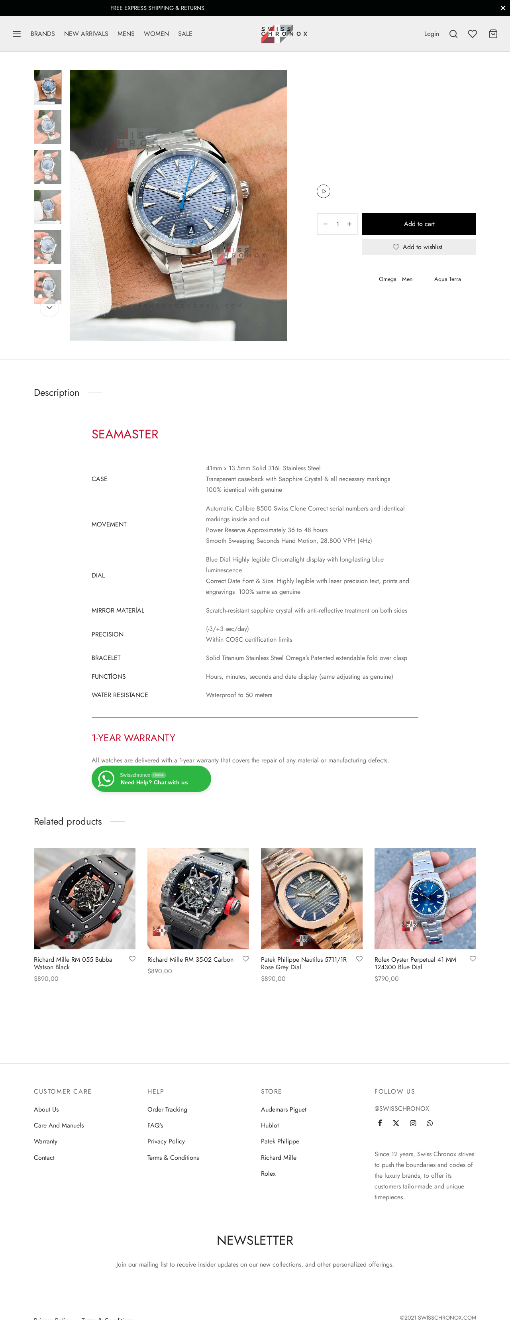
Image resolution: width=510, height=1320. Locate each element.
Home (324, 86)
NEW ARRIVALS (86, 33)
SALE (185, 33)
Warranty (45, 1141)
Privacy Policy (166, 1141)
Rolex (268, 1173)
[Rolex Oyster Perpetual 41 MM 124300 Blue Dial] (425, 898)
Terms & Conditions (173, 1157)
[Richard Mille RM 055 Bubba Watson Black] (84, 898)
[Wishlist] (473, 34)
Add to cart (419, 224)
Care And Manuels (59, 1125)
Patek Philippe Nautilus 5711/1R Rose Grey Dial (304, 963)
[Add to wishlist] (132, 959)
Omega (387, 279)
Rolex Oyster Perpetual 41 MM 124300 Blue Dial (415, 963)
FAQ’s (155, 1125)
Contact (44, 1157)
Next (279, 206)
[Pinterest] (364, 305)
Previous (78, 206)
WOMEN (156, 33)
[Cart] (493, 34)
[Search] (453, 34)
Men (344, 86)
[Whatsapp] (377, 305)
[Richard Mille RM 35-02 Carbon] (198, 898)
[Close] (503, 8)
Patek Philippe (280, 1141)
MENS (126, 33)
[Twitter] (396, 1124)
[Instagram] (413, 1124)
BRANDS (43, 33)
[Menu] (17, 34)
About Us (46, 1109)
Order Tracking (167, 1109)
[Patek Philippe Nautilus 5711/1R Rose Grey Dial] (312, 898)
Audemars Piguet (283, 1109)
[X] (351, 305)
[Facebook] (338, 305)
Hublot (270, 1125)
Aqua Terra (447, 279)
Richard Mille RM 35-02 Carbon (190, 959)
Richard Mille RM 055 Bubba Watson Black (73, 963)
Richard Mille (278, 1157)
